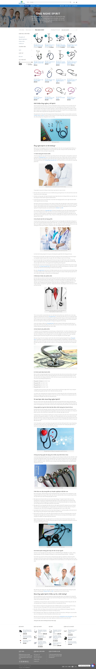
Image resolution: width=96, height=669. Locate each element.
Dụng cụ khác (21, 41)
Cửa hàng (27, 5)
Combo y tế (21, 43)
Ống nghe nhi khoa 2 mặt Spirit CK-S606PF (38, 80)
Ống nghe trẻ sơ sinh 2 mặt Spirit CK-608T (71, 98)
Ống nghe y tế (29, 30)
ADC (43, 115)
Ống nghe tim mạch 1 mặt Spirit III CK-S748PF (50, 80)
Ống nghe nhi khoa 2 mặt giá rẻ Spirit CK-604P (49, 98)
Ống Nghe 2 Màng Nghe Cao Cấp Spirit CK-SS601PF (61, 46)
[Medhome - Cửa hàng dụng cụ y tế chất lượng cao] (22, 2)
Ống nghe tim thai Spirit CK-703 (60, 98)
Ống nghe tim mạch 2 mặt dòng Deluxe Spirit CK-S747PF (72, 80)
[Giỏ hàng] (76, 2)
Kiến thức (33, 5)
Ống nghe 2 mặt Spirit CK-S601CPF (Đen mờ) (50, 46)
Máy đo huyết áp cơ (23, 39)
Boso (39, 115)
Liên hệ (37, 5)
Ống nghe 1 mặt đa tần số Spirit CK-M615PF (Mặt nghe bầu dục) (72, 62)
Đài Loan (21, 56)
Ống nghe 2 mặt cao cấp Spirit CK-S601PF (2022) (38, 46)
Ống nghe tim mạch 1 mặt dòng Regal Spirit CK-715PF (61, 80)
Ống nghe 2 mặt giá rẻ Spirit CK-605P (38, 98)
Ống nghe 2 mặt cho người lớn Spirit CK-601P (72, 46)
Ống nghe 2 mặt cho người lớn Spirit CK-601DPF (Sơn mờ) (39, 62)
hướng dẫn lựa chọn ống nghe (65, 616)
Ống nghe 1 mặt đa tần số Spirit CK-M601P (50, 62)
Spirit (20, 50)
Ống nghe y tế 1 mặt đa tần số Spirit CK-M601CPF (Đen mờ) (61, 62)
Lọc (20, 64)
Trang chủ (21, 5)
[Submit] (70, 2)
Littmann (36, 115)
